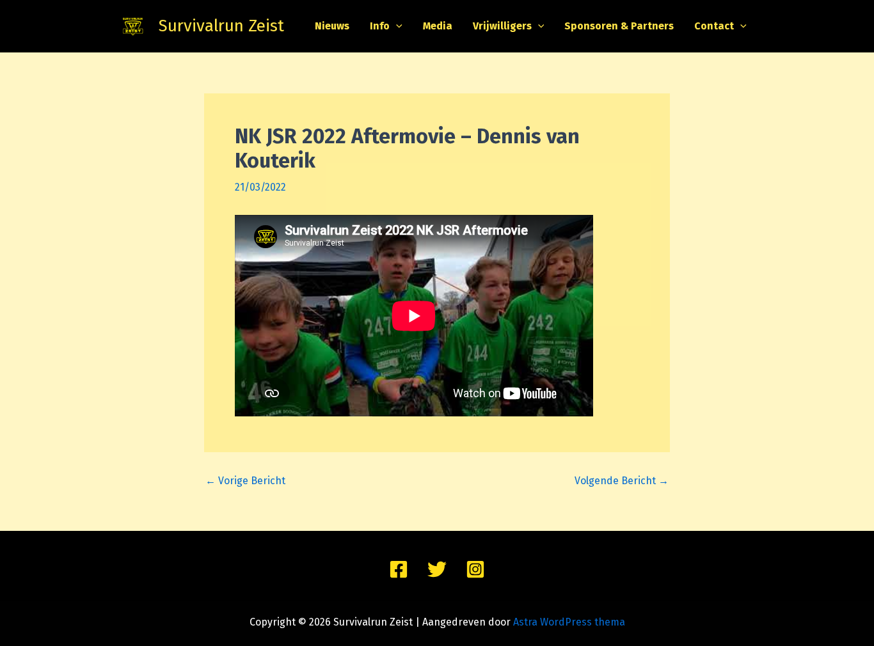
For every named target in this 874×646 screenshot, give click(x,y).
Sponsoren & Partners (619, 26)
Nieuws (332, 26)
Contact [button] (714, 26)
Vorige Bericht (245, 481)
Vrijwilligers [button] (502, 26)
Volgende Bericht (622, 481)
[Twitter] (437, 569)
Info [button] (380, 26)
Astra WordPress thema (569, 622)
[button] (396, 26)
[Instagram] (475, 569)
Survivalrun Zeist (221, 26)
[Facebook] (398, 569)
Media (437, 26)
